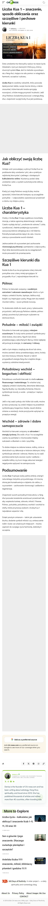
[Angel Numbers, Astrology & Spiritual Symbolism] (12, 2)
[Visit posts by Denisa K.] (4, 29)
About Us (6, 893)
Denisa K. (14, 28)
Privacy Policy (18, 893)
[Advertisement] (24, 128)
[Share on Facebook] (23, 764)
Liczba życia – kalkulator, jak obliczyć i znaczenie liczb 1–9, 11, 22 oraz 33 (17, 821)
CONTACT (24, 896)
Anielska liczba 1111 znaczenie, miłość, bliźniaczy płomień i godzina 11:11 (17, 864)
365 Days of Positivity (17, 881)
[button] (4, 2)
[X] (6, 781)
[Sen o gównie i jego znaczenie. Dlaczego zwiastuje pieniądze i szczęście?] (40, 837)
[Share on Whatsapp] (38, 764)
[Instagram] (8, 781)
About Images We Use (36, 893)
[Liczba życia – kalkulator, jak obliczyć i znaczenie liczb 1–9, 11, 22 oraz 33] (40, 818)
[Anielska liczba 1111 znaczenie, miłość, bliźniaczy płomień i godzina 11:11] (40, 861)
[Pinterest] (11, 781)
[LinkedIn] (14, 781)
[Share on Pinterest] (33, 764)
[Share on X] (28, 764)
